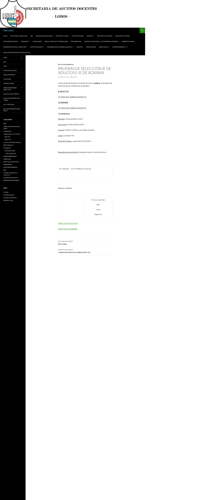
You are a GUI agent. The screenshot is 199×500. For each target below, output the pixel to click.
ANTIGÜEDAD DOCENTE (10, 41)
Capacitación (103, 47)
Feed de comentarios (10, 198)
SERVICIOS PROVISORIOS (11, 180)
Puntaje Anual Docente (10, 177)
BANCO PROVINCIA (9, 74)
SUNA (5, 57)
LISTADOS (89, 36)
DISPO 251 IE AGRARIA (67, 229)
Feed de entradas (8, 195)
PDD (4, 170)
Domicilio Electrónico (11, 94)
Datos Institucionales (104, 36)
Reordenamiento (10, 150)
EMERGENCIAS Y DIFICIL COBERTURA (14, 47)
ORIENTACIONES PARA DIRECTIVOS (10, 88)
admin (75, 77)
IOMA (5, 66)
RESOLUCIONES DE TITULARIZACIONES (56, 41)
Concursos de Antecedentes (12, 142)
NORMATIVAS (7, 164)
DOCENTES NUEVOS (78, 36)
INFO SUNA (65, 242)
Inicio (5, 36)
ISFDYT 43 (8, 139)
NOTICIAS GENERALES (66, 64)
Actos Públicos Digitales (18, 36)
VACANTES (79, 47)
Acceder (6, 192)
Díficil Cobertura (8, 145)
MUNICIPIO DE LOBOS (10, 70)
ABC (4, 62)
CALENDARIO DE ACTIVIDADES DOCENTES (59, 47)
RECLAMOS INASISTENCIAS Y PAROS (11, 110)
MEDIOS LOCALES (8, 83)
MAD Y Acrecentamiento (11, 162)
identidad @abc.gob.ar (10, 156)
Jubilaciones (7, 159)
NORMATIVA (24, 41)
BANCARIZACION (76, 41)
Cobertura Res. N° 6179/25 (11, 134)
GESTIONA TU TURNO (62, 36)
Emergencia (7, 148)
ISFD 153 (7, 137)
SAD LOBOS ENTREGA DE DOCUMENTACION (16, 52)
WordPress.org (8, 200)
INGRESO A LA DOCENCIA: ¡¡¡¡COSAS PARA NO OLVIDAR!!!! (101, 41)
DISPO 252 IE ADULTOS (68, 223)
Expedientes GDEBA (128, 41)
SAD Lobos (8, 30)
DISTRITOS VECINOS (36, 47)
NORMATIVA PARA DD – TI (120, 47)
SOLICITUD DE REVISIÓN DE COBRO (11, 99)
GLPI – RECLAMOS (8, 104)
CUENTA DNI (7, 79)
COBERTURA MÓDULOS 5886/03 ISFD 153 (74, 251)
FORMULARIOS (37, 41)
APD (31, 36)
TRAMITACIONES (91, 47)
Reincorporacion (11, 153)
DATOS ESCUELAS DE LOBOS (44, 36)
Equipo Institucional (122, 36)
